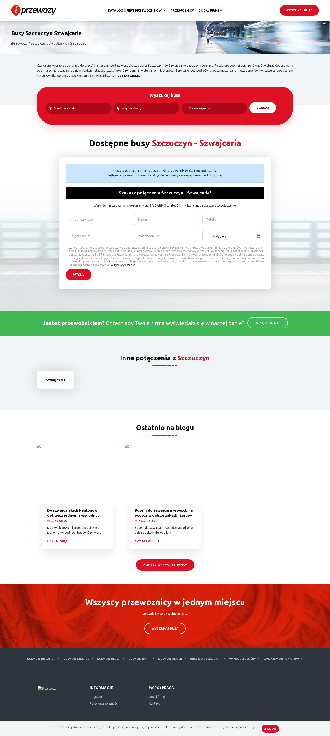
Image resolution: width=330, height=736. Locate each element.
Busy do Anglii (170, 658)
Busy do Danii (139, 658)
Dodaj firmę (210, 10)
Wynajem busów (242, 658)
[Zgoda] (324, 728)
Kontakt (154, 703)
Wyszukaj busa (299, 10)
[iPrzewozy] (33, 10)
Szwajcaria (56, 380)
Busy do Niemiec (76, 658)
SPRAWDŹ (59, 392)
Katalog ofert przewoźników (135, 10)
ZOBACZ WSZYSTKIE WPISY (165, 565)
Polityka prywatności (104, 703)
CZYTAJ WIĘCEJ (129, 75)
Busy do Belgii (109, 658)
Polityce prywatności (123, 265)
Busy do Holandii (41, 658)
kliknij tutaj (214, 175)
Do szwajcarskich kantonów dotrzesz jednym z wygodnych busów (74, 515)
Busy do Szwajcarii (205, 658)
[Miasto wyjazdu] (79, 108)
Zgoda (270, 729)
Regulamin (97, 697)
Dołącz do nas (268, 323)
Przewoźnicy (182, 10)
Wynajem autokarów (281, 658)
